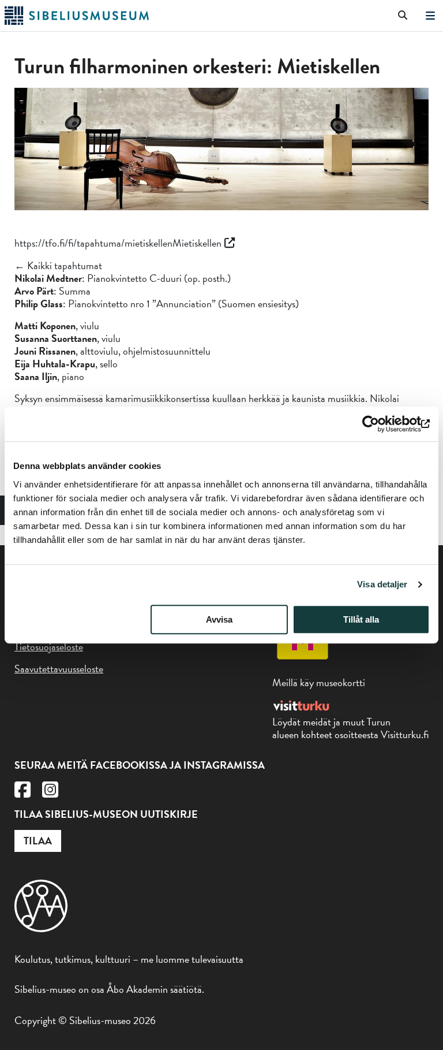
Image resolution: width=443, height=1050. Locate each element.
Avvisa (219, 619)
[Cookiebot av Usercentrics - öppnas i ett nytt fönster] (379, 424)
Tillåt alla (361, 619)
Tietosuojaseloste (48, 646)
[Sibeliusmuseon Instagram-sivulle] (50, 792)
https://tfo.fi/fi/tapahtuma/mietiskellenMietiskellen (118, 243)
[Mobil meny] (430, 16)
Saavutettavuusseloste (58, 668)
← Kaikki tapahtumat (58, 265)
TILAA (38, 840)
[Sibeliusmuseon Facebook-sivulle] (22, 792)
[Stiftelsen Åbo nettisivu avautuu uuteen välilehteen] (40, 928)
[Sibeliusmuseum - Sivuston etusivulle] (77, 21)
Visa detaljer (382, 584)
